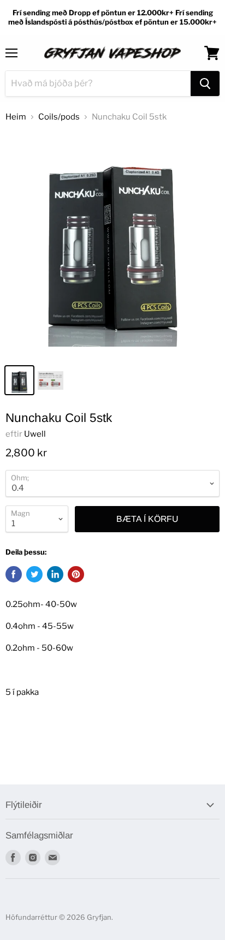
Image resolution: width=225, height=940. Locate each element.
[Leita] (205, 83)
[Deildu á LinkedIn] (55, 574)
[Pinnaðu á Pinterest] (76, 574)
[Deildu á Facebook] (13, 574)
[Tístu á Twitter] (34, 574)
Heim (15, 117)
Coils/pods (59, 117)
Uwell (35, 434)
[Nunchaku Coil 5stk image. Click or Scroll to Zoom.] (112, 245)
